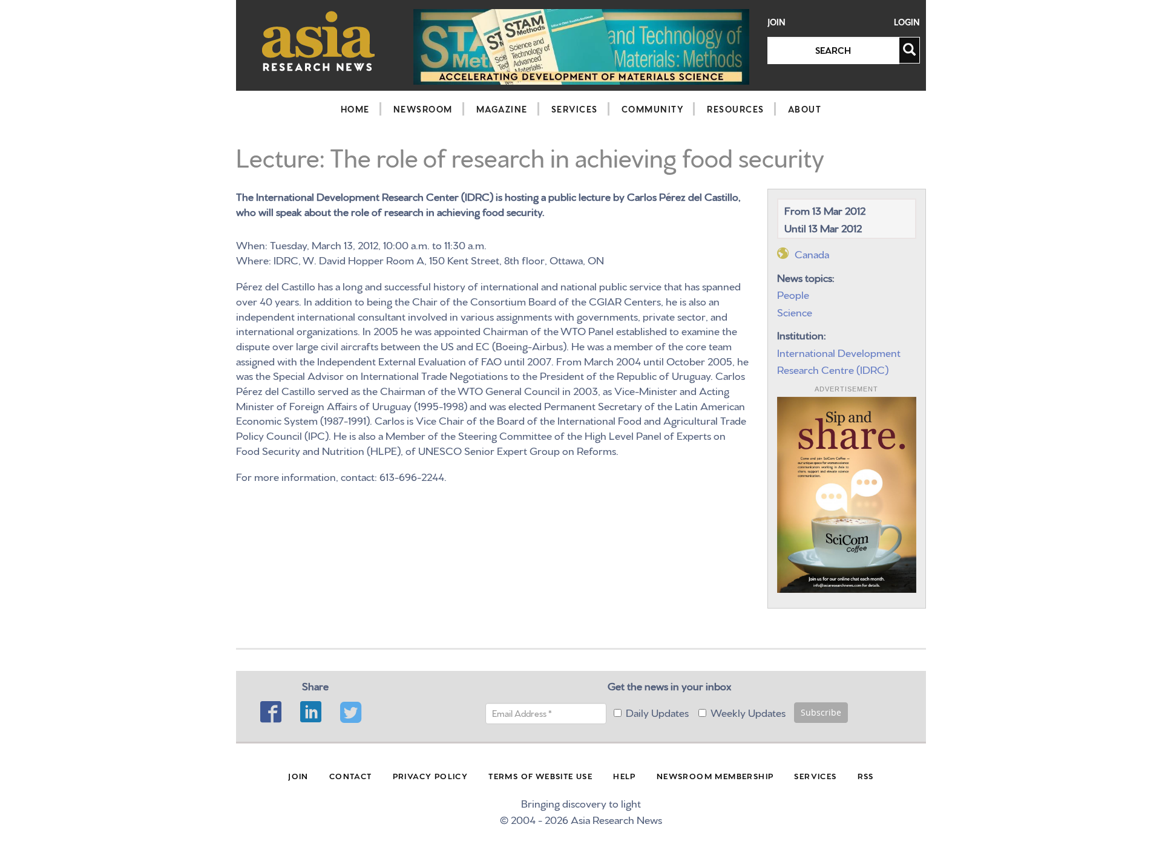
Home (355, 108)
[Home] (318, 41)
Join (776, 22)
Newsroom (423, 108)
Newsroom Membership (715, 775)
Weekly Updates (748, 712)
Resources (735, 108)
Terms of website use (540, 775)
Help (624, 775)
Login (907, 22)
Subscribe (821, 712)
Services (574, 108)
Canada (812, 253)
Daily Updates (657, 712)
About (805, 108)
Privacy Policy (430, 775)
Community (653, 108)
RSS (866, 775)
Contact (350, 775)
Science (794, 311)
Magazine (502, 108)
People (793, 294)
